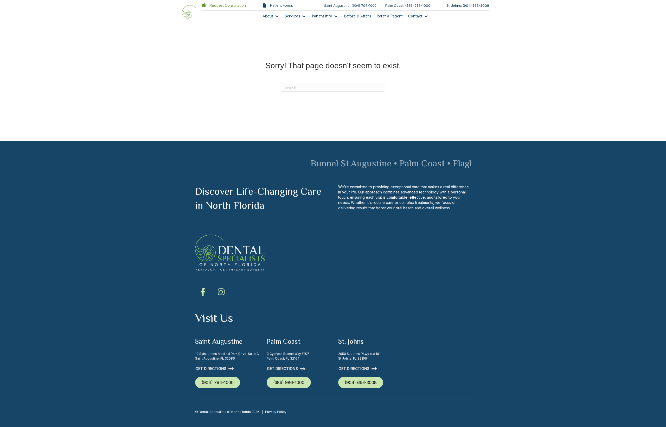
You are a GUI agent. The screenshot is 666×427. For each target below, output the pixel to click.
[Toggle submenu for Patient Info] (336, 16)
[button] (203, 292)
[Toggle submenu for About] (277, 16)
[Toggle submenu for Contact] (426, 16)
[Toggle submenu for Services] (304, 16)
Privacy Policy (275, 412)
